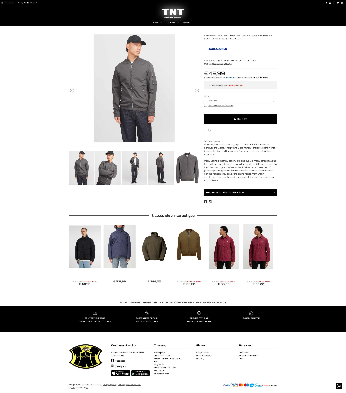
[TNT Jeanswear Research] (173, 18)
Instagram (120, 366)
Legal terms (202, 353)
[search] (325, 3)
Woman (170, 22)
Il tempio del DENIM (248, 356)
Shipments (159, 370)
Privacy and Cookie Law (129, 385)
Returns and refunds (165, 367)
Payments (159, 364)
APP (241, 358)
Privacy (200, 358)
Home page (160, 353)
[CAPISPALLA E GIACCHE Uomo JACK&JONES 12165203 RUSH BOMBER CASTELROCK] (134, 141)
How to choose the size (220, 105)
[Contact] (333, 3)
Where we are (161, 373)
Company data (109, 385)
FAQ (156, 361)
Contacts (244, 353)
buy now (241, 119)
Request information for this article (225, 192)
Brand (187, 22)
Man (155, 22)
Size (206, 96)
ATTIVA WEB (82, 388)
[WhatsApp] (339, 388)
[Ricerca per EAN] (341, 3)
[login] (329, 3)
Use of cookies (204, 356)
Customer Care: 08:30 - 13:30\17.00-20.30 (167, 357)
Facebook (120, 361)
